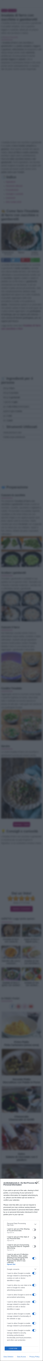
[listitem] (21, 1224)
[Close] (38, 1183)
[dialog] (21, 1270)
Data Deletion (8, 1357)
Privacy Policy (34, 1357)
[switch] (34, 1230)
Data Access (21, 1357)
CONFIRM (13, 1348)
